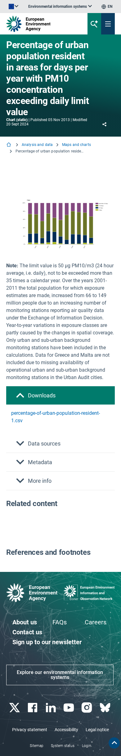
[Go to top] (114, 743)
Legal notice (97, 729)
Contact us (27, 632)
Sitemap (36, 746)
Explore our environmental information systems (60, 674)
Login (86, 746)
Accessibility (66, 729)
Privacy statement (29, 729)
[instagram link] (88, 707)
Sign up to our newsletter (47, 642)
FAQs (59, 622)
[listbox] (60, 6)
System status (62, 746)
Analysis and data (37, 145)
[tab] (60, 395)
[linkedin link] (51, 707)
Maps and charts (76, 145)
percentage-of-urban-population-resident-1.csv (55, 416)
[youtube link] (70, 707)
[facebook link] (33, 707)
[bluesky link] (106, 707)
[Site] (40, 24)
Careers (95, 622)
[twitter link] (15, 707)
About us (24, 622)
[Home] (9, 145)
